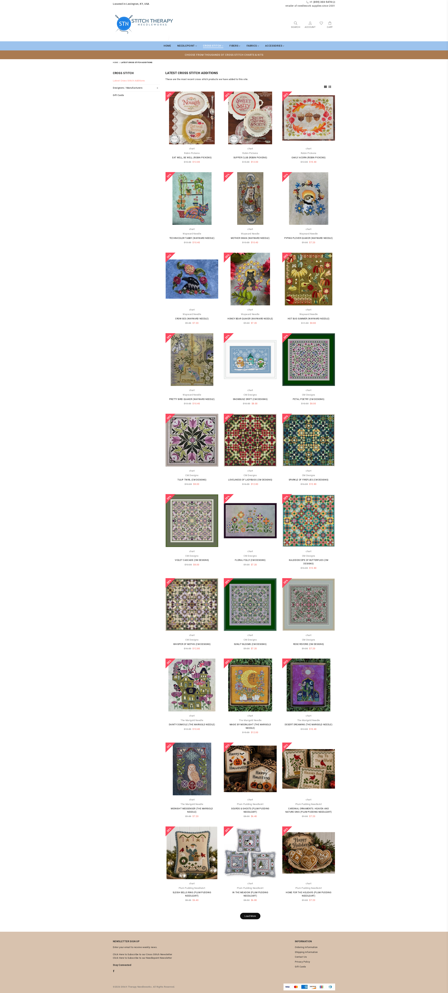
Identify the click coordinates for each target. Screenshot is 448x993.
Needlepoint (186, 45)
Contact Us (301, 957)
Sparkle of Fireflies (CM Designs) (308, 480)
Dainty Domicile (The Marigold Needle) (192, 724)
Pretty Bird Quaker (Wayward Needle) (192, 399)
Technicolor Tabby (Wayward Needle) (192, 238)
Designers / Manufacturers (127, 88)
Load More (250, 916)
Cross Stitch (212, 45)
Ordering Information (306, 947)
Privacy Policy (302, 961)
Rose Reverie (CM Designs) (308, 644)
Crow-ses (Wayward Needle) (192, 318)
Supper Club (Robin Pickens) (250, 157)
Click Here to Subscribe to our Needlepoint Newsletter (142, 958)
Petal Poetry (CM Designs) (308, 399)
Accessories (274, 45)
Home (167, 45)
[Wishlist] (321, 24)
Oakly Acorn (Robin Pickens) (309, 157)
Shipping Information (306, 952)
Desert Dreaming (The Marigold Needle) (308, 724)
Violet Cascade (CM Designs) (192, 560)
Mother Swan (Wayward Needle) (250, 238)
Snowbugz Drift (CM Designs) (250, 399)
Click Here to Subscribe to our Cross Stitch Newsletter (142, 954)
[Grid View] (325, 86)
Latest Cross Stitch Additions (129, 80)
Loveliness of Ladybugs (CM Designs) (250, 480)
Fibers (234, 45)
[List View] (330, 86)
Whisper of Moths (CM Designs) (192, 644)
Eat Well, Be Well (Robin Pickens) (192, 157)
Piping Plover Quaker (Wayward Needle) (308, 238)
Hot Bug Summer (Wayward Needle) (309, 318)
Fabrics (252, 45)
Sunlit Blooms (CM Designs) (250, 644)
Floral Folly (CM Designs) (250, 560)
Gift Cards (118, 95)
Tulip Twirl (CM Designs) (191, 480)
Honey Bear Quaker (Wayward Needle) (250, 318)
